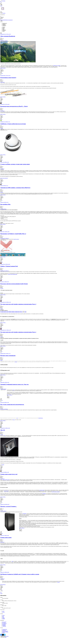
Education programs (5, 631)
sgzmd (1, 472)
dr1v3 (1, 281)
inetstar (1, 572)
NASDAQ (44, 493)
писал (13, 389)
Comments (4, 30)
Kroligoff (1, 104)
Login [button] (1, 5)
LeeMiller (1, 121)
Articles (4, 27)
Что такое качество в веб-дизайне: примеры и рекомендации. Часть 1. (11, 311)
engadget (2, 464)
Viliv (4, 435)
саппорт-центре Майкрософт (12, 274)
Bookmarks (5, 23)
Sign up (3, 612)
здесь (25, 311)
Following (4, 25)
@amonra (3, 13)
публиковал (24, 513)
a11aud (16, 361)
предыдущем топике (6, 479)
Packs (3, 31)
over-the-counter (41, 490)
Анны (14, 419)
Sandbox (3, 618)
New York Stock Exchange (56, 491)
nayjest (1, 402)
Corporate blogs (4, 629)
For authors (4, 622)
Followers (4, 24)
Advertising (4, 630)
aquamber (1, 264)
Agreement (4, 625)
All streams (3, 0)
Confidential (4, 626)
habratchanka (2, 302)
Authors (3, 617)
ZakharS (1, 382)
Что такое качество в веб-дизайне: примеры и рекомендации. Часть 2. (11, 312)
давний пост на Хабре (56, 65)
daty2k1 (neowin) (16, 239)
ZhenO (1, 231)
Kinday (1, 162)
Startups (3, 632)
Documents (4, 624)
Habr (5, 637)
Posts (3, 28)
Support (7, 636)
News (3, 29)
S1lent (1, 202)
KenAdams (2, 75)
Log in (3, 611)
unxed (1, 185)
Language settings (3, 636)
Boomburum (2, 34)
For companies (4, 623)
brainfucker (2, 353)
